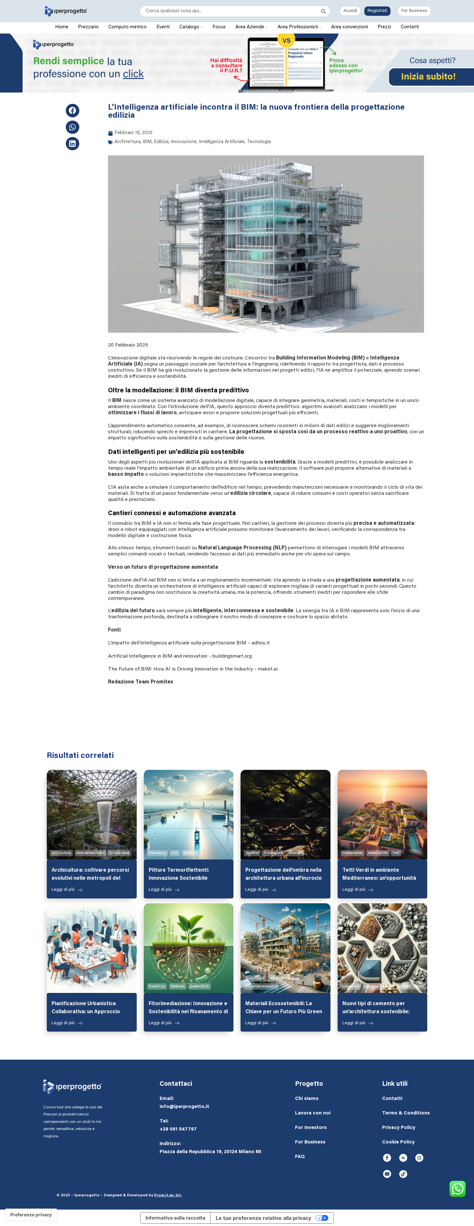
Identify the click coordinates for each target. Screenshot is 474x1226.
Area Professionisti (298, 27)
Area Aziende (250, 27)
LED (174, 853)
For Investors (311, 1127)
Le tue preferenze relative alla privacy (263, 1218)
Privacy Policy (398, 1127)
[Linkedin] (72, 143)
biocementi (350, 986)
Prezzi (384, 27)
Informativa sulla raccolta (175, 1218)
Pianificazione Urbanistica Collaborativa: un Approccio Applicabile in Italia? (86, 1008)
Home (61, 27)
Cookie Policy (398, 1142)
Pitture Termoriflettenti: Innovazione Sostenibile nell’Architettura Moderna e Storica (183, 875)
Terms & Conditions (406, 1113)
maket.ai (268, 669)
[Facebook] (72, 110)
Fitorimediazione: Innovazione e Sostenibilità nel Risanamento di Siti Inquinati (188, 1008)
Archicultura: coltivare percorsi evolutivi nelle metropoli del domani (90, 875)
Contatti (410, 27)
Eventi (163, 27)
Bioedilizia (60, 986)
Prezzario (88, 27)
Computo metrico (127, 27)
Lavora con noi (313, 1113)
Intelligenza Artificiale (222, 142)
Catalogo (190, 27)
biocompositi (255, 978)
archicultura (61, 853)
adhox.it (261, 643)
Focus (219, 27)
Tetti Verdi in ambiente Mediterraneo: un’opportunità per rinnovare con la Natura (379, 875)
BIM (147, 142)
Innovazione (184, 142)
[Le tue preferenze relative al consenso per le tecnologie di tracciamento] (31, 1215)
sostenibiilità (377, 853)
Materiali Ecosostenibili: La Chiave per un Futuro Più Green (283, 1008)
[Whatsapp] (72, 127)
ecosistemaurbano (90, 853)
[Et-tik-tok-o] (403, 1174)
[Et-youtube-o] (387, 1174)
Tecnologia (259, 142)
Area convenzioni (349, 27)
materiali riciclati (411, 986)
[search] (230, 11)
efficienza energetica (261, 986)
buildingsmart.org (232, 656)
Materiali (190, 853)
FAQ (300, 1156)
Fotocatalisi (157, 853)
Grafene (252, 853)
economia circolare (284, 978)
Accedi (350, 11)
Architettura (127, 142)
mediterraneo (352, 853)
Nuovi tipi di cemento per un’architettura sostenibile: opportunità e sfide (376, 1008)
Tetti (396, 853)
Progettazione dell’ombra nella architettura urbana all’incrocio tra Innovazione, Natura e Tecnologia (283, 875)
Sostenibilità (102, 986)
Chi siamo (307, 1098)
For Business (414, 11)
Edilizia (161, 142)
